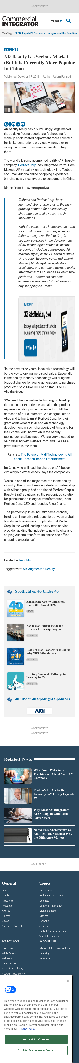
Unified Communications (53, 931)
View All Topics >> (49, 936)
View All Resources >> (13, 974)
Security (44, 926)
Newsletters (46, 958)
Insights (11, 49)
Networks (44, 921)
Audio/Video (46, 890)
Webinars (7, 958)
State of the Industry (12, 968)
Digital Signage (48, 911)
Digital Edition (9, 963)
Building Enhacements (52, 895)
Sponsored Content (12, 926)
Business (44, 900)
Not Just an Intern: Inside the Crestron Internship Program (44, 627)
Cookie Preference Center (36, 1050)
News (30, 611)
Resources (7, 900)
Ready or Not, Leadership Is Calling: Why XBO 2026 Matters (49, 651)
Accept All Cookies (36, 1039)
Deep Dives (7, 948)
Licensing (45, 953)
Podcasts (7, 906)
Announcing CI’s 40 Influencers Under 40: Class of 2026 (45, 603)
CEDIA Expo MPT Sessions (30, 33)
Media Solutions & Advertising (55, 948)
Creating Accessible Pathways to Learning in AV (46, 675)
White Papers (9, 953)
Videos (5, 921)
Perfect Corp (27, 165)
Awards (6, 911)
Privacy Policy (27, 1028)
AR (25, 569)
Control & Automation (51, 906)
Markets (44, 916)
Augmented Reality (41, 569)
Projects (6, 916)
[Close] (67, 981)
